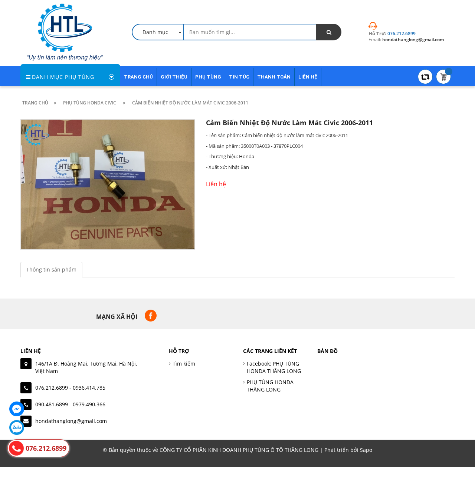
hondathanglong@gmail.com (71, 420)
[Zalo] (16, 427)
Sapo (366, 449)
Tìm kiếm (184, 363)
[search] (328, 32)
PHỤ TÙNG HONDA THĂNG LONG (270, 386)
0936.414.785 (89, 387)
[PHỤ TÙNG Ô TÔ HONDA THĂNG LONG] (64, 31)
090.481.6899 (51, 404)
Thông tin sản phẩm (51, 269)
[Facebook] (16, 409)
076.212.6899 (51, 387)
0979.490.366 (89, 404)
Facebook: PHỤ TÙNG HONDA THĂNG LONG (274, 367)
